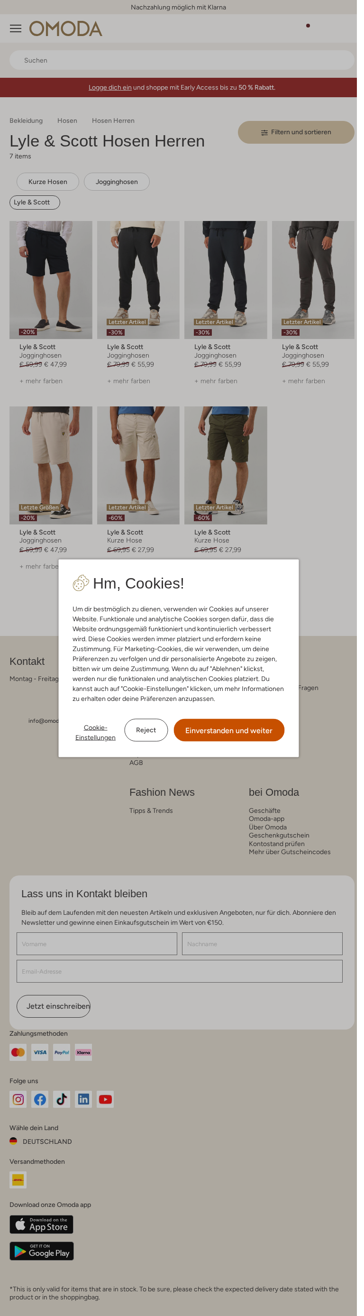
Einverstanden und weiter (229, 730)
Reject (146, 730)
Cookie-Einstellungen (95, 732)
